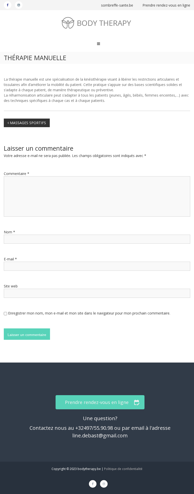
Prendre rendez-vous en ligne (166, 5)
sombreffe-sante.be (117, 5)
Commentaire (16, 173)
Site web (11, 286)
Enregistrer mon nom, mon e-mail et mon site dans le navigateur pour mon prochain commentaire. (89, 313)
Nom (9, 232)
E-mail (10, 259)
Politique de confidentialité (123, 469)
